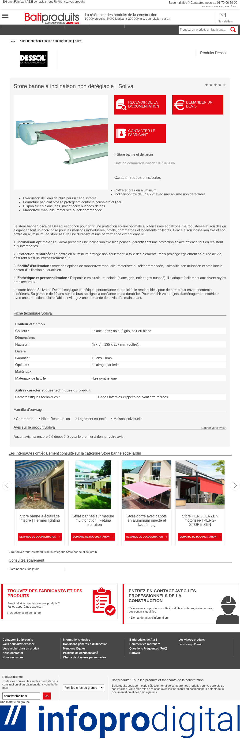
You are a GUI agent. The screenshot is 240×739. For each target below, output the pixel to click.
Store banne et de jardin (135, 154)
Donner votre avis (212, 428)
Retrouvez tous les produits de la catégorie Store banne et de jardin (54, 552)
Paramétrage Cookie (190, 644)
